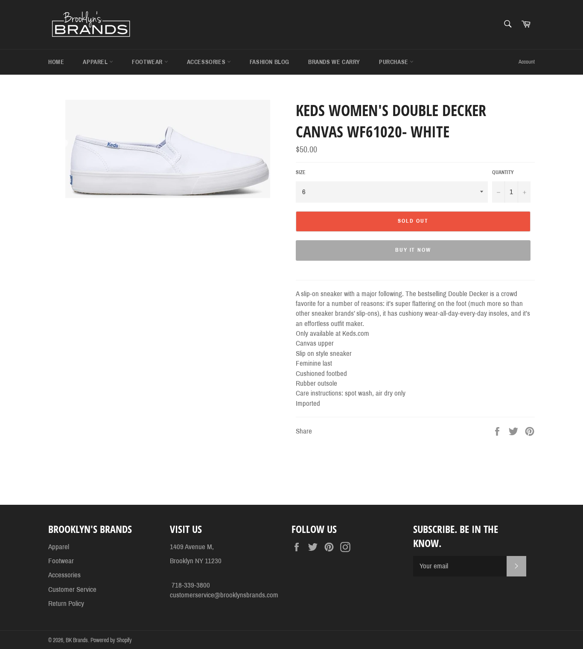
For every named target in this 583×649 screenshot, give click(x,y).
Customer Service (72, 589)
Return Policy (66, 604)
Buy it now (413, 250)
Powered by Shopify (111, 640)
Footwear (148, 62)
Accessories (207, 62)
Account (527, 62)
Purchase (394, 62)
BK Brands (77, 640)
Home (56, 62)
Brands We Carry (334, 62)
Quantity (503, 172)
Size (301, 172)
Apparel (96, 62)
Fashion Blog (269, 62)
